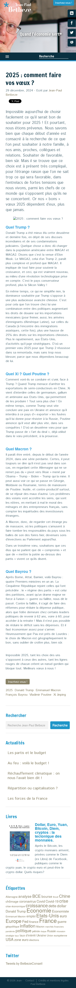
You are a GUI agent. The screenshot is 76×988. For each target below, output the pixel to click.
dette (52, 905)
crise (63, 901)
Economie (39, 910)
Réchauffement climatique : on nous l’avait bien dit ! (34, 776)
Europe (13, 920)
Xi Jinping (59, 695)
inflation (27, 925)
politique (23, 930)
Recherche (46, 56)
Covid (41, 901)
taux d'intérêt (28, 935)
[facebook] (72, 23)
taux (17, 935)
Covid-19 (52, 901)
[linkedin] (72, 13)
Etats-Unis (47, 915)
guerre (61, 921)
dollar (61, 905)
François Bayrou (16, 695)
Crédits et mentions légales (53, 981)
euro (63, 915)
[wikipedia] (72, 42)
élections (34, 940)
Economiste (60, 911)
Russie (51, 931)
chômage (12, 901)
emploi (31, 916)
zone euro (21, 939)
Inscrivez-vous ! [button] (17, 682)
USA (9, 939)
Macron (40, 926)
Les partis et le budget (27, 753)
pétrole (36, 931)
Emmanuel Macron (48, 690)
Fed (25, 921)
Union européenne (57, 935)
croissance (37, 905)
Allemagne (12, 897)
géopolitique (12, 926)
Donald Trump (24, 690)
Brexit (55, 896)
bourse (47, 896)
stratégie (10, 935)
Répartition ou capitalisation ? (32, 788)
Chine (64, 896)
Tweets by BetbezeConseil (24, 963)
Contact (29, 981)
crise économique (15, 906)
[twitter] (72, 33)
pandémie (10, 931)
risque (43, 931)
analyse (25, 896)
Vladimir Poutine (40, 695)
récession (61, 931)
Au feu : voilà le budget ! (28, 763)
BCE (36, 896)
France (48, 920)
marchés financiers (54, 926)
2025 (9, 690)
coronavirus (27, 901)
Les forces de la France (28, 798)
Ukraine (41, 935)
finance (33, 922)
